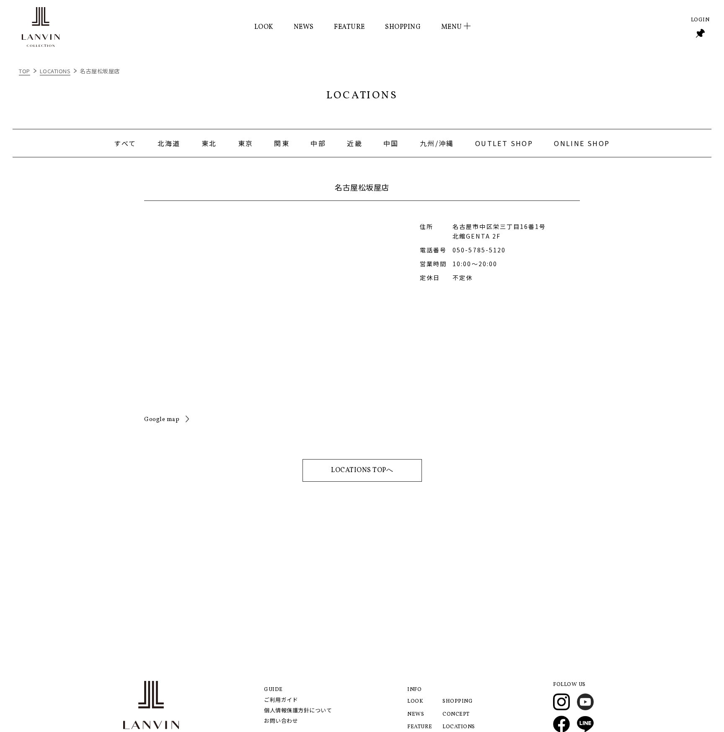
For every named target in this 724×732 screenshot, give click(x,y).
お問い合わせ (281, 720)
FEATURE (349, 27)
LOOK (264, 27)
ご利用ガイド (281, 700)
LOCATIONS (55, 71)
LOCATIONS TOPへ (362, 470)
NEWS (304, 27)
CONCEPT (456, 714)
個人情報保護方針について (298, 710)
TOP (24, 71)
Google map (161, 420)
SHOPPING (403, 27)
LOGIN (700, 20)
